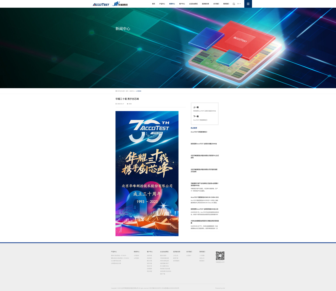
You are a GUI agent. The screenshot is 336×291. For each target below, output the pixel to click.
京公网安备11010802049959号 (170, 288)
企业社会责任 (193, 4)
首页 (153, 4)
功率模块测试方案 (116, 263)
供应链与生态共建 (165, 268)
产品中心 (162, 4)
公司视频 (136, 258)
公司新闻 (136, 255)
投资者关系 (205, 4)
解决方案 (149, 260)
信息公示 (202, 258)
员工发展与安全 (164, 266)
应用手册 (149, 255)
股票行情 (175, 258)
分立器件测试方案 (116, 260)
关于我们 (216, 4)
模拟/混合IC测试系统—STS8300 (120, 258)
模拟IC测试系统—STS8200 (118, 255)
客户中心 (182, 4)
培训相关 (149, 258)
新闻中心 (172, 4)
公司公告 (175, 255)
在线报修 (149, 268)
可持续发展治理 (164, 258)
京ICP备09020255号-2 (155, 288)
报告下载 (162, 274)
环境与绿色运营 (164, 260)
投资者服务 (176, 260)
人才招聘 (202, 255)
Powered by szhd (220, 288)
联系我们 (226, 4)
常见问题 (149, 271)
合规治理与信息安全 (165, 271)
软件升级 (149, 263)
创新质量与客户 (164, 263)
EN (238, 3)
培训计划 (149, 266)
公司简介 (188, 255)
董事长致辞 (163, 255)
